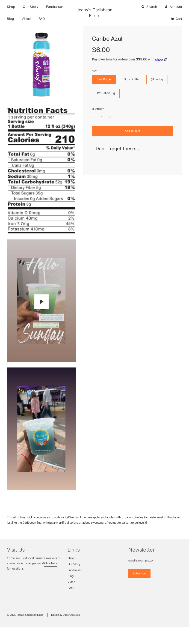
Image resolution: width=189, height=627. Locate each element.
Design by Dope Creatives (65, 615)
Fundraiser (54, 7)
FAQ (41, 19)
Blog (10, 19)
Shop (11, 7)
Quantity (98, 109)
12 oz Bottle (131, 79)
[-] (93, 117)
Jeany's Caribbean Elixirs (94, 12)
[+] (110, 117)
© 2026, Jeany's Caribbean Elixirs (25, 615)
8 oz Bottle (104, 79)
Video (26, 19)
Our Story (30, 7)
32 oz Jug (157, 79)
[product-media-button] (41, 301)
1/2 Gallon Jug (106, 93)
